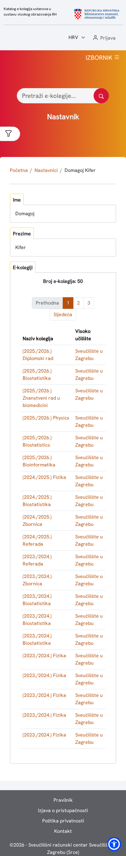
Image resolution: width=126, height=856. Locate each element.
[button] (103, 38)
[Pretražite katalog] (101, 95)
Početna (19, 170)
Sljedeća (63, 314)
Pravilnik (63, 800)
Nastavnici (46, 170)
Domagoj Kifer (80, 170)
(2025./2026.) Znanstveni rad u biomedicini (41, 397)
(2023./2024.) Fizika (44, 655)
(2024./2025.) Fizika (44, 477)
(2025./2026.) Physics (46, 418)
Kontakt (63, 831)
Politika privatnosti (63, 821)
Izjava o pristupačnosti (63, 810)
